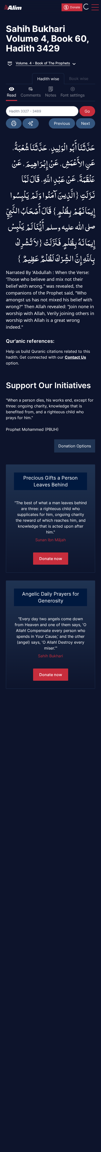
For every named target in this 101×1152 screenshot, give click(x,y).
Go (87, 111)
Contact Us (75, 357)
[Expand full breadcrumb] (10, 63)
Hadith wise (48, 78)
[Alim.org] (14, 7)
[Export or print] (14, 123)
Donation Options (74, 445)
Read (11, 95)
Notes (50, 95)
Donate (75, 7)
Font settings (73, 95)
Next (85, 123)
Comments (31, 95)
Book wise (78, 78)
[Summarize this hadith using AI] (31, 123)
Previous (62, 123)
